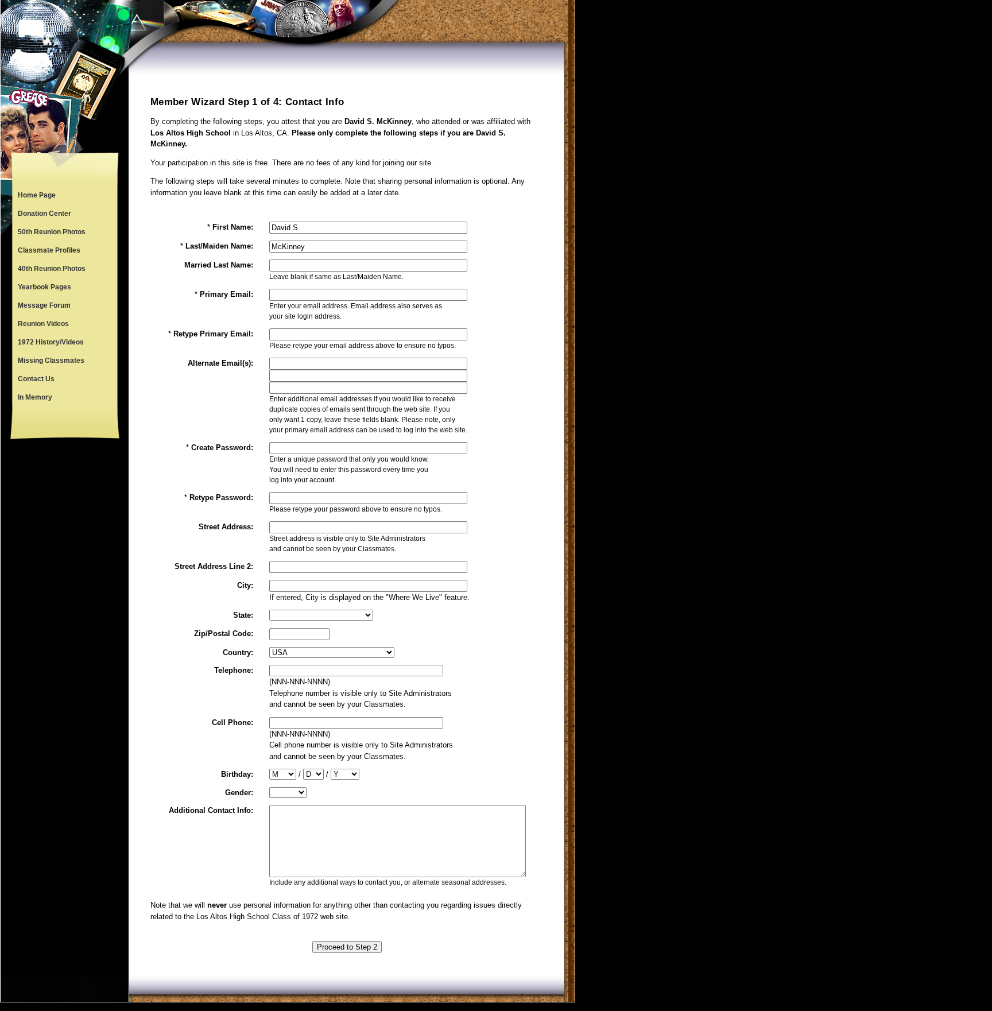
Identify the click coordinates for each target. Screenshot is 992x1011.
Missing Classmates (51, 361)
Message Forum (44, 305)
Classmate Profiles (49, 250)
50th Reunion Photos (52, 232)
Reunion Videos (43, 324)
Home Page (37, 195)
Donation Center (44, 214)
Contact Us (36, 379)
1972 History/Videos (51, 342)
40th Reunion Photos (52, 269)
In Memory (35, 397)
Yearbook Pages (44, 287)
